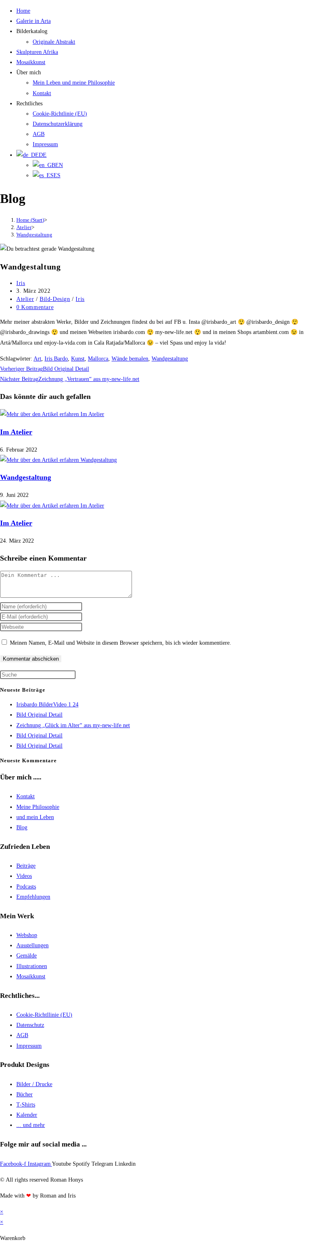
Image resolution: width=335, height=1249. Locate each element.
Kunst (78, 359)
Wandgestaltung (34, 235)
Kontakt (42, 93)
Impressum (45, 144)
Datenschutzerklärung (58, 124)
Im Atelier (16, 432)
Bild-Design (55, 299)
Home (23, 11)
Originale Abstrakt (54, 42)
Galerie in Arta (33, 21)
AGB (39, 134)
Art (37, 359)
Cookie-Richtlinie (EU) (60, 114)
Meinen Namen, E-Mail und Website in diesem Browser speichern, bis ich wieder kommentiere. (120, 643)
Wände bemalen (130, 359)
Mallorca (98, 359)
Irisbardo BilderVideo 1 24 (47, 704)
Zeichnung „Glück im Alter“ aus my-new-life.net (73, 725)
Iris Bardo (56, 359)
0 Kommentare (35, 307)
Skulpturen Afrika (37, 52)
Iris (20, 283)
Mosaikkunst (30, 62)
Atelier (25, 299)
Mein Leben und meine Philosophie (74, 83)
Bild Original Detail (39, 715)
